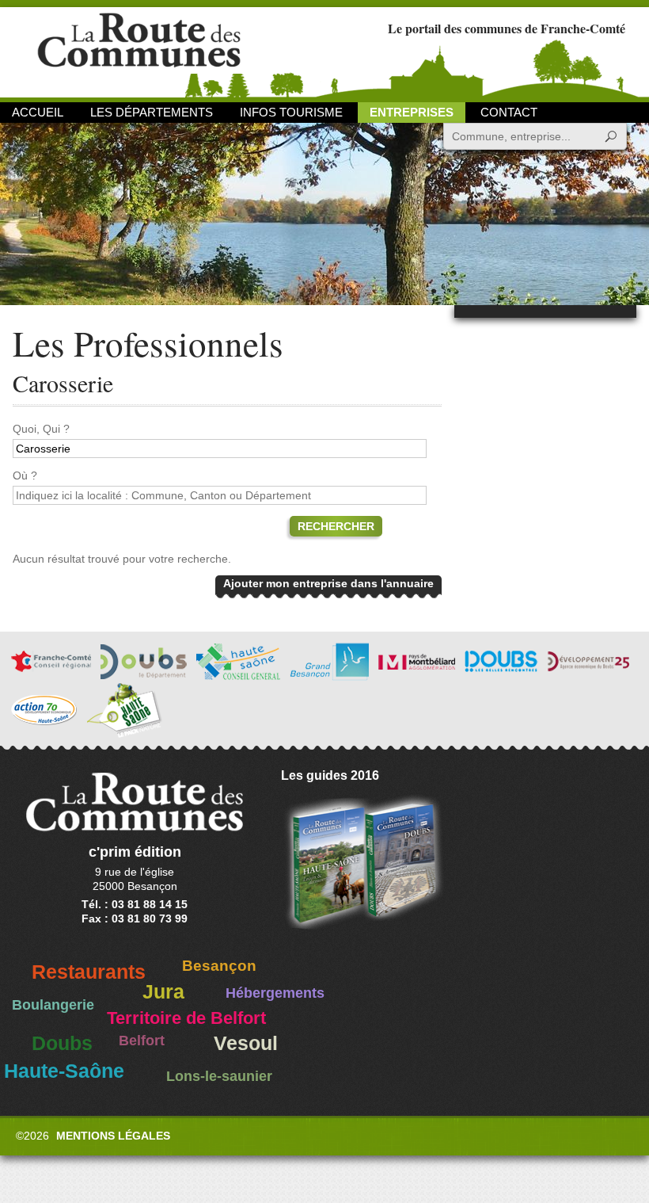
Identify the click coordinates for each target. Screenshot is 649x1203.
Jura (163, 991)
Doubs (62, 1043)
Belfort (142, 1040)
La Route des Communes (139, 51)
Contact (508, 112)
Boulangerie (53, 1005)
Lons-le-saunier (219, 1076)
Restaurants (89, 972)
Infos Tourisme (291, 112)
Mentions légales (113, 1135)
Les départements (151, 112)
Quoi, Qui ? (41, 428)
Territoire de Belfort (186, 1018)
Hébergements (275, 993)
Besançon (219, 965)
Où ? (25, 475)
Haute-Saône (64, 1071)
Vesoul (246, 1043)
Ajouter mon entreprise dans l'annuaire (328, 583)
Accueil (37, 112)
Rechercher (336, 526)
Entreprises (412, 112)
